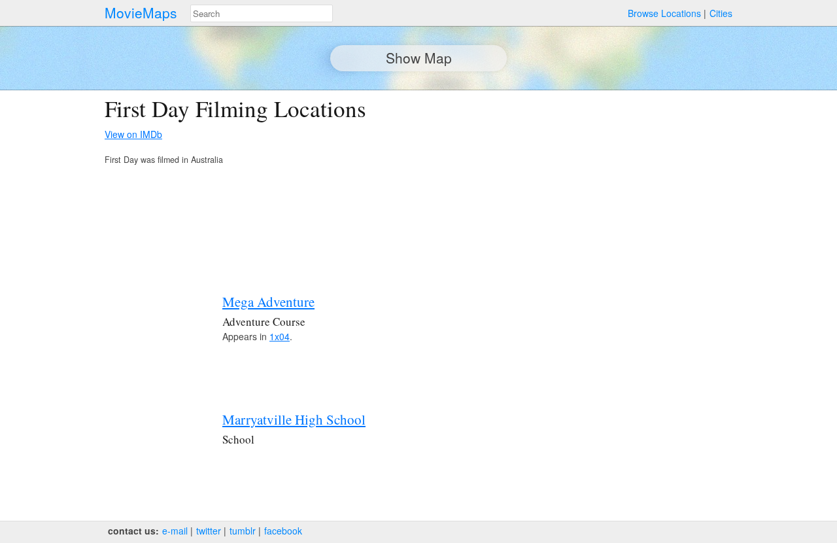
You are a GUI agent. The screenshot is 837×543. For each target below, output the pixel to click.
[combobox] (261, 13)
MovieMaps (141, 13)
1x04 (279, 336)
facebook (283, 530)
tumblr (243, 530)
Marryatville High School (294, 419)
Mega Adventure (268, 301)
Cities (720, 13)
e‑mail (175, 530)
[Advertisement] (618, 187)
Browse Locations (664, 13)
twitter (208, 530)
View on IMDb (133, 134)
